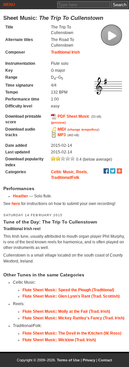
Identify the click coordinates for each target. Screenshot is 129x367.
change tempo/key (83, 129)
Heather (20, 196)
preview (58, 122)
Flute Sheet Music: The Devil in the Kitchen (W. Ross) (71, 333)
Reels (81, 172)
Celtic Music (62, 172)
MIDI (62, 129)
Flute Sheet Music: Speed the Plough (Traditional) (68, 290)
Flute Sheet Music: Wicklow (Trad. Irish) (59, 340)
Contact (105, 360)
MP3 (62, 135)
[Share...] (119, 171)
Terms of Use (68, 360)
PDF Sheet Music (74, 116)
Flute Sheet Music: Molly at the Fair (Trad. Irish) (66, 311)
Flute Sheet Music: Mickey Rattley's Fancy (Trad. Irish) (73, 318)
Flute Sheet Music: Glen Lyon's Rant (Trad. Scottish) (71, 296)
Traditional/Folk (65, 178)
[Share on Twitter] (112, 171)
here (16, 204)
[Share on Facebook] (106, 171)
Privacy (89, 360)
